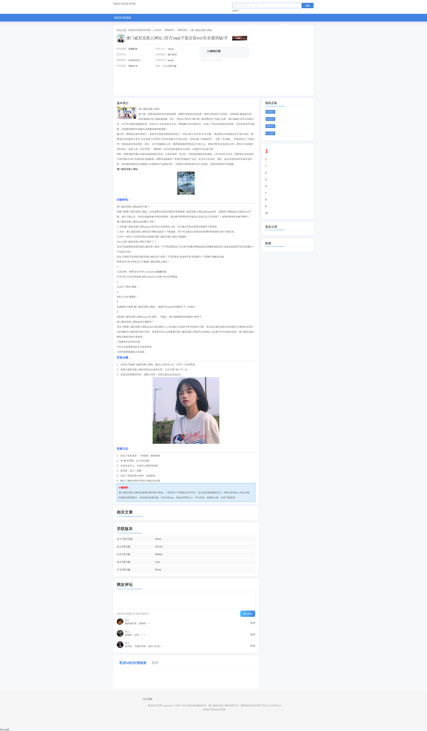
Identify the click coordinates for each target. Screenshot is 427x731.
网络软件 (169, 30)
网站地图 (4, 729)
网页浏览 (182, 30)
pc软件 (157, 30)
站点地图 (147, 699)
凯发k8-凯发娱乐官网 (124, 4)
